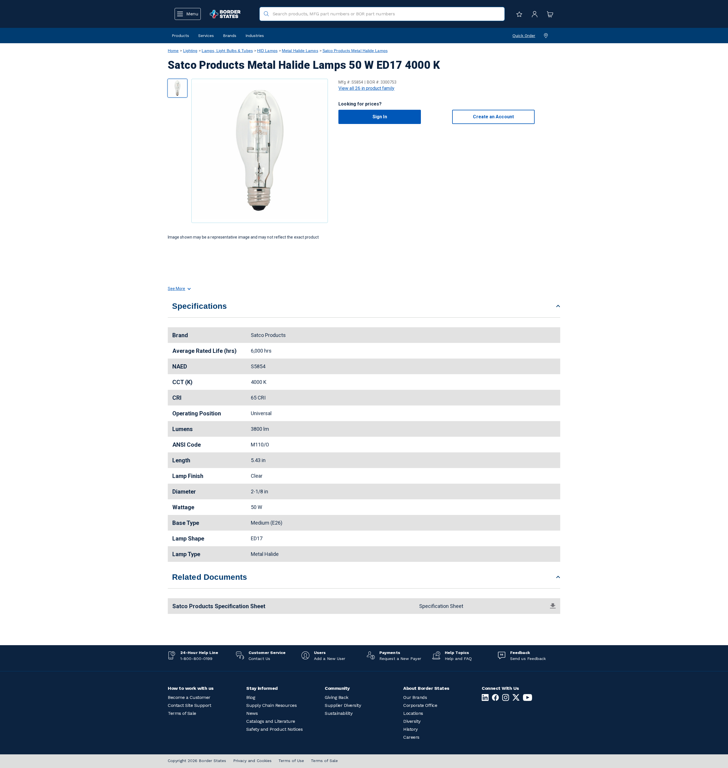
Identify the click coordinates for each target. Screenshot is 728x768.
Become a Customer (189, 697)
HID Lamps (267, 50)
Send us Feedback (528, 658)
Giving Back (336, 697)
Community (337, 688)
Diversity (412, 721)
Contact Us (259, 658)
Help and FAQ (458, 658)
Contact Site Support (189, 705)
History (410, 729)
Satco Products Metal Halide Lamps (355, 50)
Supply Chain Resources (271, 705)
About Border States (426, 688)
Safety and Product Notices (274, 729)
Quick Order (523, 35)
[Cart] (548, 14)
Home (173, 50)
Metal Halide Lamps (300, 50)
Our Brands (415, 697)
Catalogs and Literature (270, 721)
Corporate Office (420, 705)
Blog (250, 697)
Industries (254, 35)
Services (206, 35)
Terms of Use (291, 760)
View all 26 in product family (366, 88)
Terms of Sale (182, 713)
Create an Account (493, 116)
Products (180, 35)
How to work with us (191, 688)
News (252, 713)
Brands (229, 35)
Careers (411, 737)
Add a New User (329, 658)
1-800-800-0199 (196, 658)
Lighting (190, 50)
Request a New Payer (400, 658)
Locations (413, 713)
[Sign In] (533, 14)
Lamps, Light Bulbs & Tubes (227, 50)
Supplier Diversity (343, 705)
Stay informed (262, 688)
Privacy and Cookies (252, 760)
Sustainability (338, 713)
